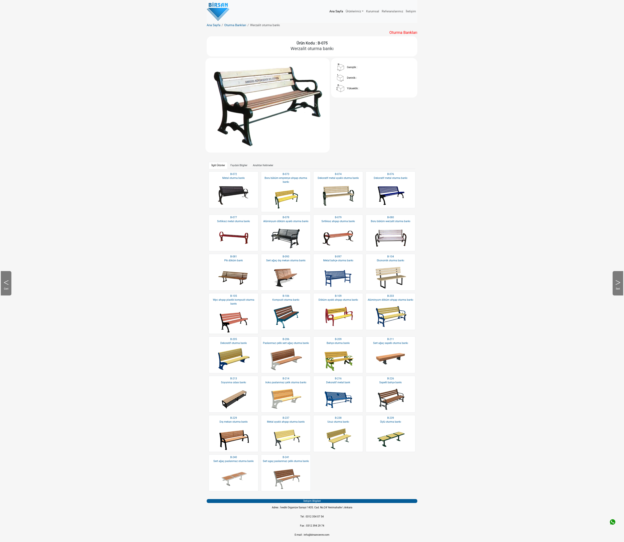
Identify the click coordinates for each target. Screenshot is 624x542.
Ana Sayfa (336, 11)
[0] (267, 144)
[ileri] (316, 105)
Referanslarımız (392, 11)
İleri (616, 291)
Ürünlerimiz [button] (353, 11)
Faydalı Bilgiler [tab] (238, 165)
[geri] (219, 105)
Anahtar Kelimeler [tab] (263, 165)
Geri (7, 291)
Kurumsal (372, 11)
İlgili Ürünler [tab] (218, 165)
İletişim (411, 11)
